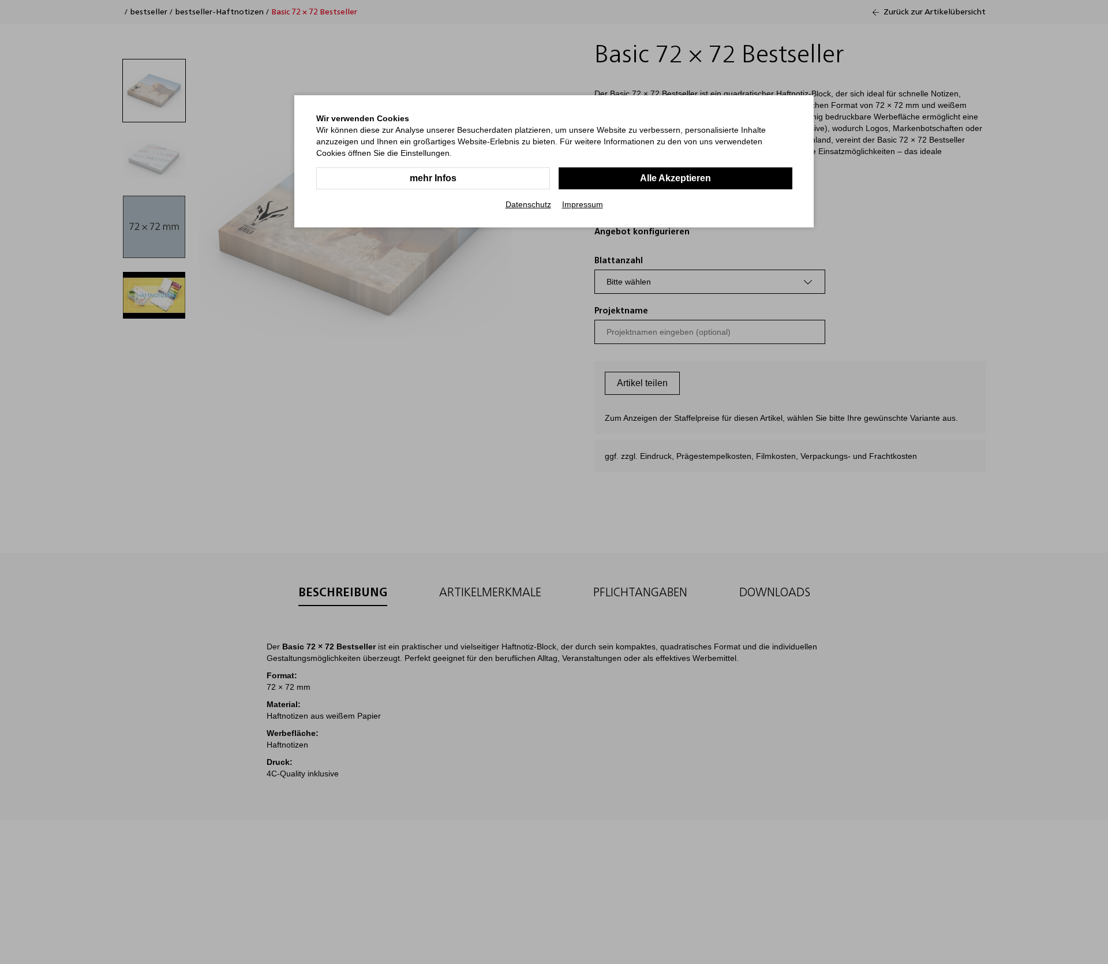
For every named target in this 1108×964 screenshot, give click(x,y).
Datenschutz (528, 204)
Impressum (582, 204)
